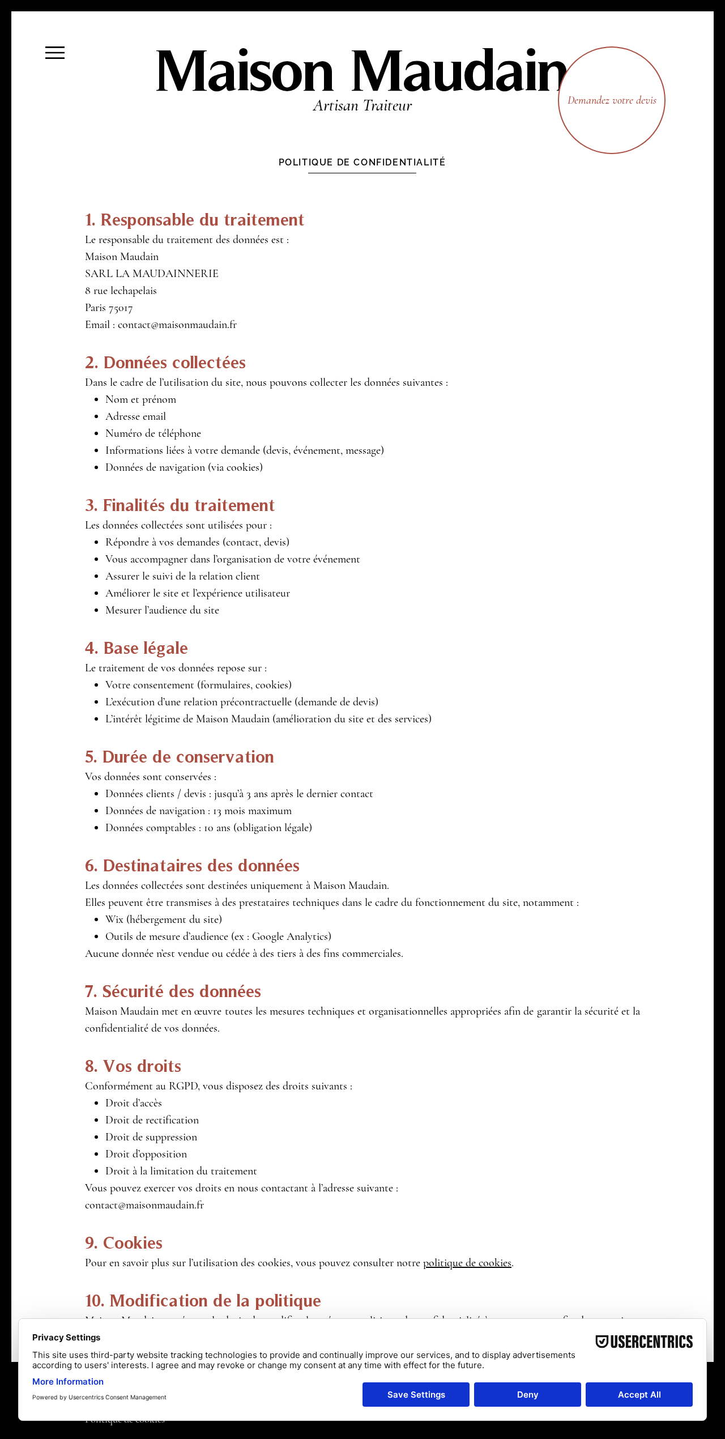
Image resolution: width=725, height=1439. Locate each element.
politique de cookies (467, 1263)
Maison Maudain (362, 69)
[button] (55, 52)
